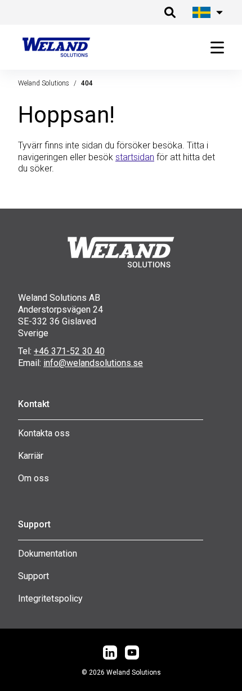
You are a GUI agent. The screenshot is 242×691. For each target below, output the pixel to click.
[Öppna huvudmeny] (212, 47)
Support (33, 576)
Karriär (30, 455)
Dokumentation (47, 553)
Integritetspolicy (50, 598)
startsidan (134, 157)
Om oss (33, 478)
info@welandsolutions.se (93, 363)
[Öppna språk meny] (206, 12)
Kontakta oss (44, 433)
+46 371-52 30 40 (69, 351)
